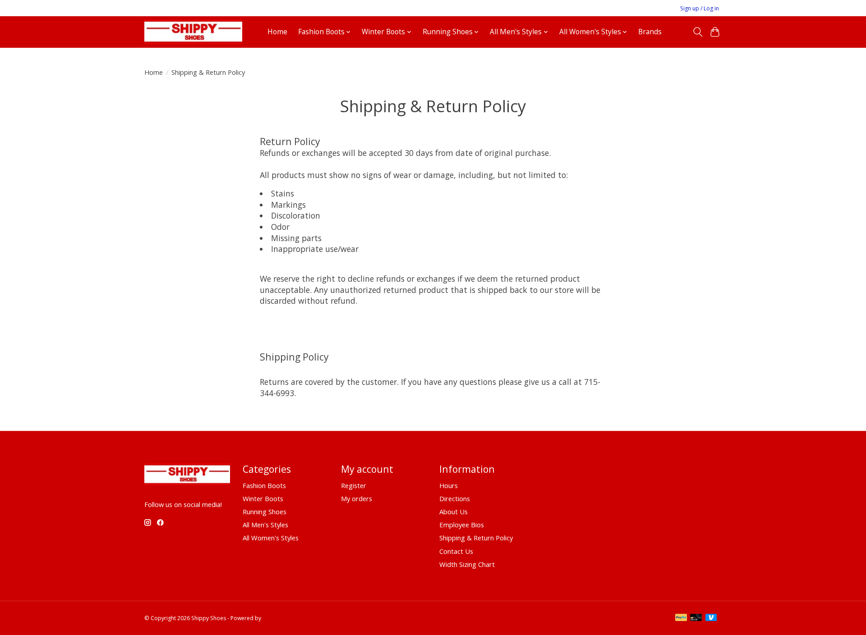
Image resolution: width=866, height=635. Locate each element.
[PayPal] (681, 618)
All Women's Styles (271, 537)
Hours (448, 485)
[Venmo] (711, 618)
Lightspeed (277, 618)
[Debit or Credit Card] (696, 618)
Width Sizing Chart (467, 564)
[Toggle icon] (697, 32)
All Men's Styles (265, 524)
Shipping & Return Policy (476, 537)
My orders (356, 498)
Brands (650, 32)
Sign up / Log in (699, 8)
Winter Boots (263, 498)
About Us (453, 511)
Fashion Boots (264, 485)
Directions (454, 498)
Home (277, 32)
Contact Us (456, 551)
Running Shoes (264, 511)
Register (353, 485)
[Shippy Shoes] (193, 31)
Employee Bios (461, 524)
